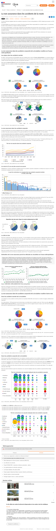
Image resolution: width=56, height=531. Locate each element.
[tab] (14, 452)
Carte (52, 5)
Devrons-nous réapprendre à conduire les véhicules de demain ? (16, 455)
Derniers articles (7, 480)
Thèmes (15, 452)
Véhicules (19, 10)
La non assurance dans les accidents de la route (33, 10)
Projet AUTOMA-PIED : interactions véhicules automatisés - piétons (17, 465)
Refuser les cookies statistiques (43, 528)
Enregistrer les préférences (13, 523)
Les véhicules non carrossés (9, 462)
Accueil (3, 10)
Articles (41, 452)
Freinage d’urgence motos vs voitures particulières (14, 476)
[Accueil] (6, 5)
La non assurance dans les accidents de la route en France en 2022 (18, 448)
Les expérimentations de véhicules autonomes (13, 467)
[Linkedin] (52, 17)
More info (8, 506)
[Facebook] (49, 17)
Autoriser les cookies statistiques (26, 528)
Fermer (52, 502)
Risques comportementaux (25, 18)
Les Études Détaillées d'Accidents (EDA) (12, 469)
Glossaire (44, 5)
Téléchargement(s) (8, 446)
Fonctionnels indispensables (13, 509)
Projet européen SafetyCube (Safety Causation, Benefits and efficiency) (18, 472)
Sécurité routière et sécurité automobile (11, 474)
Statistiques (10, 516)
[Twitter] (54, 17)
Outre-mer (17, 18)
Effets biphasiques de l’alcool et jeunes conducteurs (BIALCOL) (16, 460)
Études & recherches (11, 10)
